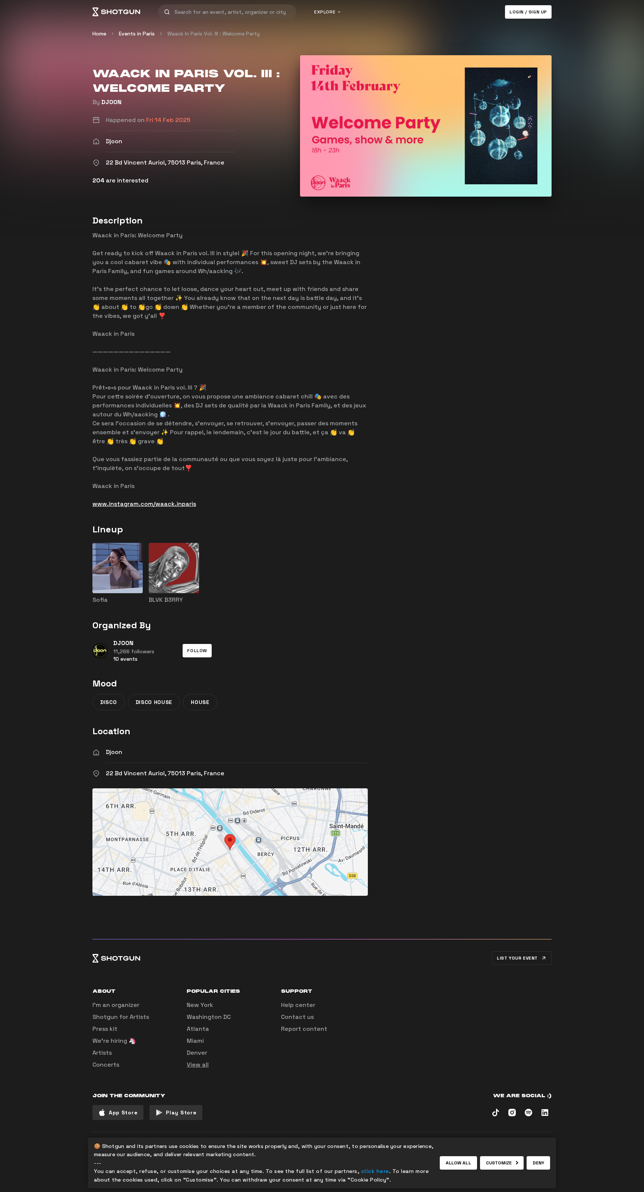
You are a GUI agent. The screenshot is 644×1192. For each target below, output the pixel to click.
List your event (517, 958)
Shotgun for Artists (120, 1017)
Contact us (297, 1017)
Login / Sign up (528, 12)
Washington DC (209, 1017)
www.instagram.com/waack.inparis (144, 504)
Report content (304, 1029)
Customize (499, 1163)
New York (200, 1005)
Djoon (114, 752)
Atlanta (198, 1029)
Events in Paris (137, 33)
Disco (108, 702)
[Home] (116, 11)
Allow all (458, 1163)
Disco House (154, 702)
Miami (195, 1041)
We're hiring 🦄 (114, 1041)
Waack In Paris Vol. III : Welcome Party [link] (213, 33)
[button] (197, 650)
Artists (102, 1053)
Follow (197, 651)
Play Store (181, 1112)
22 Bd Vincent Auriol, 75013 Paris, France (165, 773)
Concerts (105, 1065)
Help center (298, 1005)
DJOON (111, 102)
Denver (197, 1053)
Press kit (104, 1029)
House (200, 702)
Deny (538, 1163)
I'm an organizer (115, 1005)
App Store (123, 1112)
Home (99, 33)
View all (198, 1065)
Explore (324, 12)
